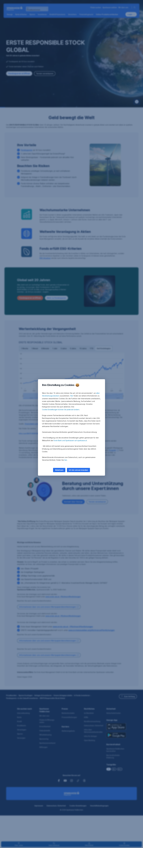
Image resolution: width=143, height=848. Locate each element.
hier (65, 460)
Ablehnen (59, 470)
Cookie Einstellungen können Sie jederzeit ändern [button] (60, 409)
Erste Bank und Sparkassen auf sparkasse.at (70, 440)
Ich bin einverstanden (78, 470)
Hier (71, 396)
